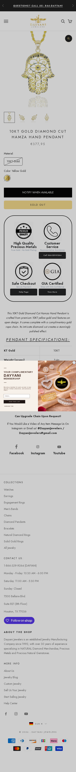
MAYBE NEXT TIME (8, 406)
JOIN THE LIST (14, 402)
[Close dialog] (74, 362)
